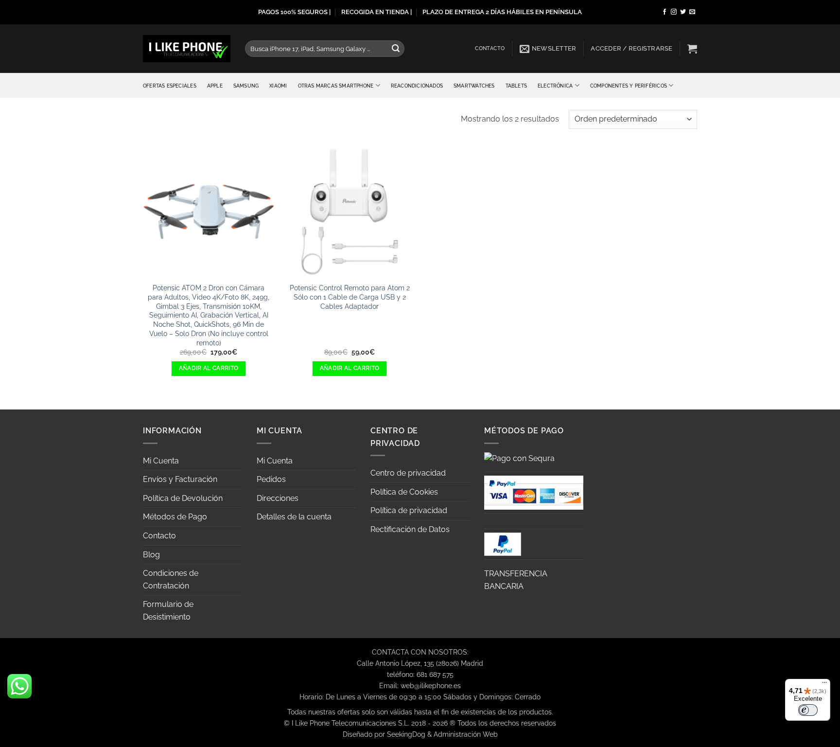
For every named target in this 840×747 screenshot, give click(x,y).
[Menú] (824, 685)
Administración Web (466, 734)
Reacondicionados (417, 86)
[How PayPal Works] (533, 492)
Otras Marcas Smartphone (336, 86)
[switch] (808, 710)
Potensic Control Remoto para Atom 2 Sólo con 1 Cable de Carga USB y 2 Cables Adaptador (350, 297)
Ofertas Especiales (169, 86)
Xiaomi (278, 86)
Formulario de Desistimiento (168, 611)
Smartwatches (474, 86)
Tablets (516, 86)
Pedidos (271, 479)
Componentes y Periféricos (628, 86)
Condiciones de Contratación (170, 579)
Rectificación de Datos (410, 529)
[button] (548, 48)
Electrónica (555, 86)
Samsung (246, 86)
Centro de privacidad (408, 473)
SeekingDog (406, 734)
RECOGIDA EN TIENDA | (376, 12)
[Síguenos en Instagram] (674, 12)
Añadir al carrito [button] (209, 368)
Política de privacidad (408, 510)
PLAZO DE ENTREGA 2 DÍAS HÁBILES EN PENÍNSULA (502, 12)
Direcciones (277, 498)
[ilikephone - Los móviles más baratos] (186, 48)
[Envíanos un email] (692, 12)
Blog (151, 554)
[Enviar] (395, 48)
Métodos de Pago (175, 516)
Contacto (490, 48)
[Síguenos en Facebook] (664, 12)
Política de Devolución (183, 498)
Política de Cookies (404, 492)
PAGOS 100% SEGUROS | (294, 12)
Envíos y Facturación (180, 479)
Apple (215, 86)
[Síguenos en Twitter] (683, 12)
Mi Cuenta (161, 460)
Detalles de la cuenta (294, 516)
